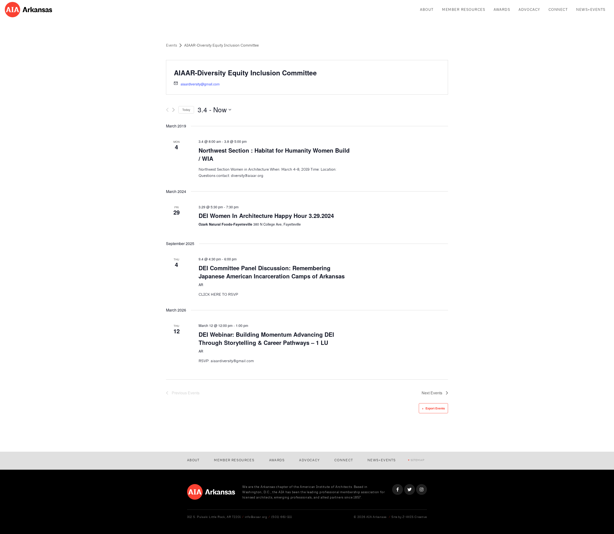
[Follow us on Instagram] (421, 489)
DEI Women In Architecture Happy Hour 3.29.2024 (266, 215)
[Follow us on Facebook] (397, 489)
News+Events (591, 9)
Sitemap (418, 460)
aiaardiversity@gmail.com (200, 84)
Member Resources (463, 9)
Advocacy (529, 9)
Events (171, 45)
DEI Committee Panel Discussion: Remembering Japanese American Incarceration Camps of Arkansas (272, 272)
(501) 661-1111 (281, 517)
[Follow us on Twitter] (409, 489)
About (427, 9)
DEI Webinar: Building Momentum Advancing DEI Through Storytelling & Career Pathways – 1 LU (266, 338)
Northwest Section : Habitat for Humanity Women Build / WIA (274, 154)
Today (186, 110)
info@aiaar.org (256, 517)
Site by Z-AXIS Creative (409, 517)
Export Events (435, 408)
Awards (502, 9)
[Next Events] (173, 110)
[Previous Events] (167, 110)
